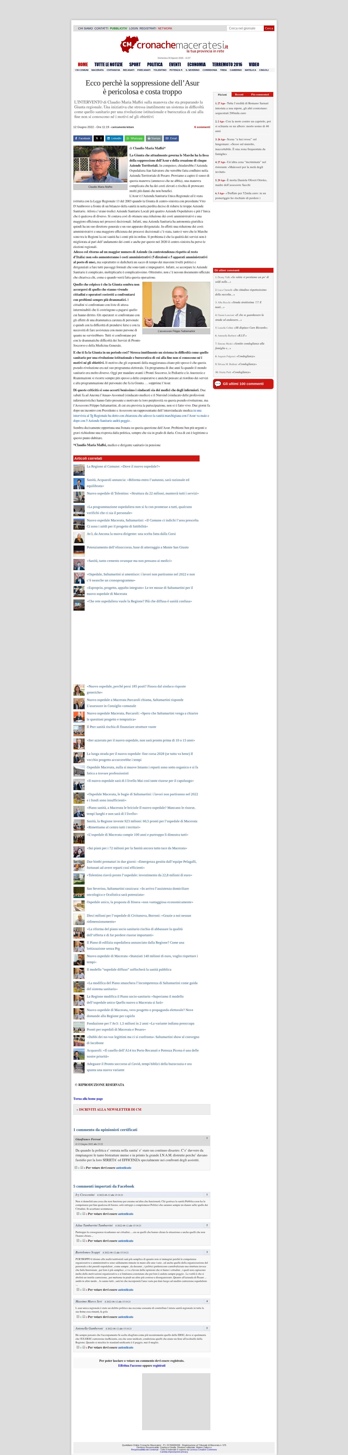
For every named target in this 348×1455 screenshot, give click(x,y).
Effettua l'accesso (130, 1365)
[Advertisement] (136, 650)
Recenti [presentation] (239, 94)
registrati (159, 1365)
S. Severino (193, 70)
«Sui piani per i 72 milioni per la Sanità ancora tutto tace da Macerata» (137, 848)
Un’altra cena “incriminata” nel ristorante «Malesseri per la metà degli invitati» (240, 167)
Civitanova (113, 70)
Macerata (97, 70)
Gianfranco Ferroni (88, 1139)
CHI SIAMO (85, 28)
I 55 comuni (81, 70)
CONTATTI (101, 28)
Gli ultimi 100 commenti (243, 384)
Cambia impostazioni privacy (174, 1452)
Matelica (250, 70)
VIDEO (254, 64)
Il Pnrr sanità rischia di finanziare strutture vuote (121, 727)
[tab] (222, 94)
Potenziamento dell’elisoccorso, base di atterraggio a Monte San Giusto (138, 547)
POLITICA (155, 64)
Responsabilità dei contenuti (144, 1449)
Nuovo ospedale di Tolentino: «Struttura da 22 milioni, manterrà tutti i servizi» (143, 493)
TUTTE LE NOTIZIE (108, 64)
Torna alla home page (88, 1098)
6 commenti (202, 127)
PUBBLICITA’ (118, 28)
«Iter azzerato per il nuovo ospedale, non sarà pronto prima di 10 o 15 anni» (141, 740)
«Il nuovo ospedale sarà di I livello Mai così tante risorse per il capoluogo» (140, 781)
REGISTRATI (148, 28)
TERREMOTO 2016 (227, 64)
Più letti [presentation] (222, 94)
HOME (83, 64)
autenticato (123, 1167)
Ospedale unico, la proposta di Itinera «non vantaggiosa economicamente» (140, 902)
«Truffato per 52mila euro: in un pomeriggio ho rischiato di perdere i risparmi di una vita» (240, 198)
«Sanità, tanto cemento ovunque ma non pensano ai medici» (129, 561)
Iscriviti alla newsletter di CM (109, 1109)
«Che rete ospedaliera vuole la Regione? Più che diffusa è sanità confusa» (139, 601)
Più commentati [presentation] (260, 94)
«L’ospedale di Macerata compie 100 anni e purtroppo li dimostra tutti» (137, 835)
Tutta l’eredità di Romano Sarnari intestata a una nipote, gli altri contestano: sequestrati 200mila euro (241, 108)
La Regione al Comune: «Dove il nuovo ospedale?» (123, 466)
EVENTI (175, 64)
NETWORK (165, 28)
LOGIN (133, 28)
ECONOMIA (196, 64)
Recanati (128, 70)
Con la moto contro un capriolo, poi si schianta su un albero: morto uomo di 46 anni (243, 126)
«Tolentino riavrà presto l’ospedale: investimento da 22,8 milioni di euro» (139, 875)
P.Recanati (143, 70)
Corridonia (210, 70)
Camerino (236, 70)
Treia (223, 70)
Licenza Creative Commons (203, 1449)
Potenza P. (176, 70)
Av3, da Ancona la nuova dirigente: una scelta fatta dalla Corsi (131, 534)
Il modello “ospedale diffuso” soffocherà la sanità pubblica (129, 969)
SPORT (135, 64)
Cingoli (264, 70)
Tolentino (160, 70)
